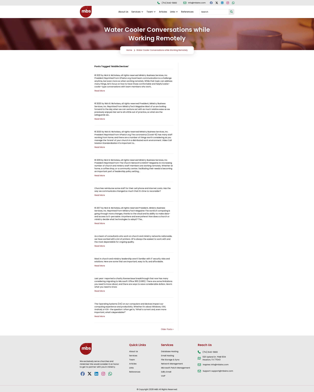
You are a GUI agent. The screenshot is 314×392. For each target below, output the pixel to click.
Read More (99, 90)
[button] (211, 2)
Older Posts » (167, 329)
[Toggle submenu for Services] (142, 11)
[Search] (231, 12)
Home (129, 50)
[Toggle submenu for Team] (154, 11)
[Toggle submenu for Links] (176, 11)
